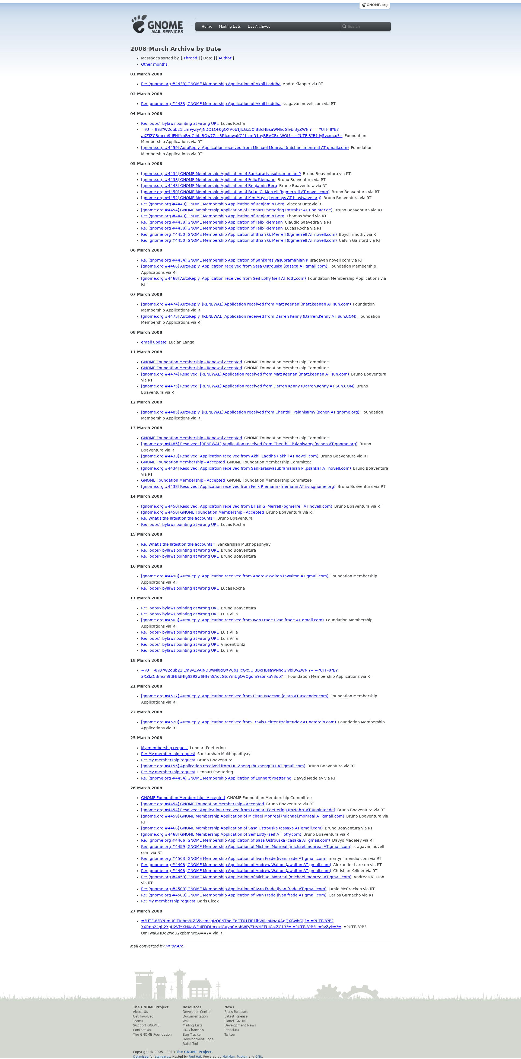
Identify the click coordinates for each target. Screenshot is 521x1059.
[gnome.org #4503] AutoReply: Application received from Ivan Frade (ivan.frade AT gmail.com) (232, 620)
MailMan (229, 1056)
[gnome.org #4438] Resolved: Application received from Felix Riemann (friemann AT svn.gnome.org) (238, 486)
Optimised (140, 1056)
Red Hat (195, 1056)
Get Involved (143, 1016)
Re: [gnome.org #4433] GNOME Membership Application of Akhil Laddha (211, 84)
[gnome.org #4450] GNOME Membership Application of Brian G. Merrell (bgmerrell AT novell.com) (235, 192)
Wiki (186, 1021)
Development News (240, 1025)
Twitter (229, 1034)
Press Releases (235, 1012)
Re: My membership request (168, 754)
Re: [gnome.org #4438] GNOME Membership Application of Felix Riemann (212, 222)
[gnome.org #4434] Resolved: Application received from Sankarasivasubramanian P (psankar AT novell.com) (246, 468)
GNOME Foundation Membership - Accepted (183, 462)
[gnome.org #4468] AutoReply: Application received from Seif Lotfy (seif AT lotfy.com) (223, 278)
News (229, 1007)
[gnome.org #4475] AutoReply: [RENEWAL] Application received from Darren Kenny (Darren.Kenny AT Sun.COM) (248, 316)
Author (224, 58)
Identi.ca (231, 1030)
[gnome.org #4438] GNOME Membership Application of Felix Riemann (208, 179)
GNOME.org (377, 5)
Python (242, 1056)
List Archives (259, 26)
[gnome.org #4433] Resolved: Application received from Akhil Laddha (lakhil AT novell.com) (229, 456)
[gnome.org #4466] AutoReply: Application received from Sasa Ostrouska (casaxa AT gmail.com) (234, 266)
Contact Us (142, 1030)
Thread (190, 58)
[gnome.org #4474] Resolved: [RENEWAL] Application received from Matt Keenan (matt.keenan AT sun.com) (245, 374)
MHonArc (174, 946)
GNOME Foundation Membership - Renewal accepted (191, 362)
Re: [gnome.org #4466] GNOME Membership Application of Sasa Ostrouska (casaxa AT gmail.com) (235, 840)
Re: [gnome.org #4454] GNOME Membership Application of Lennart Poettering (216, 778)
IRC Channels (193, 1030)
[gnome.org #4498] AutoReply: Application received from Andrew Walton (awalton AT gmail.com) (234, 576)
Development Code (198, 1039)
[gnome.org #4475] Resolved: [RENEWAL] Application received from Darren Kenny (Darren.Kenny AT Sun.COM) (247, 386)
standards (162, 1056)
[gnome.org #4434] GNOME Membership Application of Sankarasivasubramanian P (221, 173)
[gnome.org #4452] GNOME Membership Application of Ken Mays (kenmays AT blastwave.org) (231, 198)
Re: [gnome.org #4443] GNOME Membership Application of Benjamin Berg (212, 204)
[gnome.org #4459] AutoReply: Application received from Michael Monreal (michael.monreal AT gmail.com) (245, 147)
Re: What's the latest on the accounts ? (178, 518)
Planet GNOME (236, 1021)
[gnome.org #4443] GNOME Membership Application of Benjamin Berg (209, 185)
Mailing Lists (230, 26)
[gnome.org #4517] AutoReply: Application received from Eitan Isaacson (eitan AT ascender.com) (234, 696)
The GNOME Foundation (152, 1034)
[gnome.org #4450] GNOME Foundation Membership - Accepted (202, 512)
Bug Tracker (192, 1034)
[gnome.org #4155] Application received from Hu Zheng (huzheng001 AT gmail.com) (223, 766)
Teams (138, 1021)
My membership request (164, 748)
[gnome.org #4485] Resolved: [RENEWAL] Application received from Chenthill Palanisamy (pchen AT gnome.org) (249, 444)
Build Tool (190, 1044)
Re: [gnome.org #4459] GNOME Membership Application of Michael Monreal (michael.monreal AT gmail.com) (246, 846)
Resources (192, 1007)
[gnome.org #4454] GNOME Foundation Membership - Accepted (202, 804)
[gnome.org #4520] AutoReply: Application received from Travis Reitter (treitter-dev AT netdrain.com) (238, 722)
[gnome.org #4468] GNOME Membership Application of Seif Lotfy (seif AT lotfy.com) (221, 834)
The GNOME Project (151, 1007)
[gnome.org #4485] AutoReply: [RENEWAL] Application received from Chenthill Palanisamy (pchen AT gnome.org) (250, 412)
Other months (154, 64)
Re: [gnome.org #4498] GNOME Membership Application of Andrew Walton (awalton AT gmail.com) (236, 865)
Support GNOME (146, 1025)
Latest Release (235, 1016)
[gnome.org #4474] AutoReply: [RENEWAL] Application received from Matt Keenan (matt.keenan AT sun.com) (246, 304)
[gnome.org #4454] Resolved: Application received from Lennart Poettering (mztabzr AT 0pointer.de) (238, 810)
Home (207, 26)
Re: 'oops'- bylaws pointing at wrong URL (180, 123)
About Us (140, 1012)
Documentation (195, 1016)
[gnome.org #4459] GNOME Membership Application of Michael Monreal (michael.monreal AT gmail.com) (242, 816)
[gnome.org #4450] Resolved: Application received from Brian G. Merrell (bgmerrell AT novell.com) (236, 506)
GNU (258, 1056)
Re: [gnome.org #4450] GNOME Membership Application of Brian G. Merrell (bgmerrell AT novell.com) (239, 234)
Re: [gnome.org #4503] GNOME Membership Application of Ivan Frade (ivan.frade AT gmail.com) (233, 858)
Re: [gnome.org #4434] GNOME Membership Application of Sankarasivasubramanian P (224, 260)
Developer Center (197, 1012)
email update (154, 342)
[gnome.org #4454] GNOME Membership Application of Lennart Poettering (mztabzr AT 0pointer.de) (236, 210)
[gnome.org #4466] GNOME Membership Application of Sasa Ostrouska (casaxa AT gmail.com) (232, 828)
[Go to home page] (165, 34)
